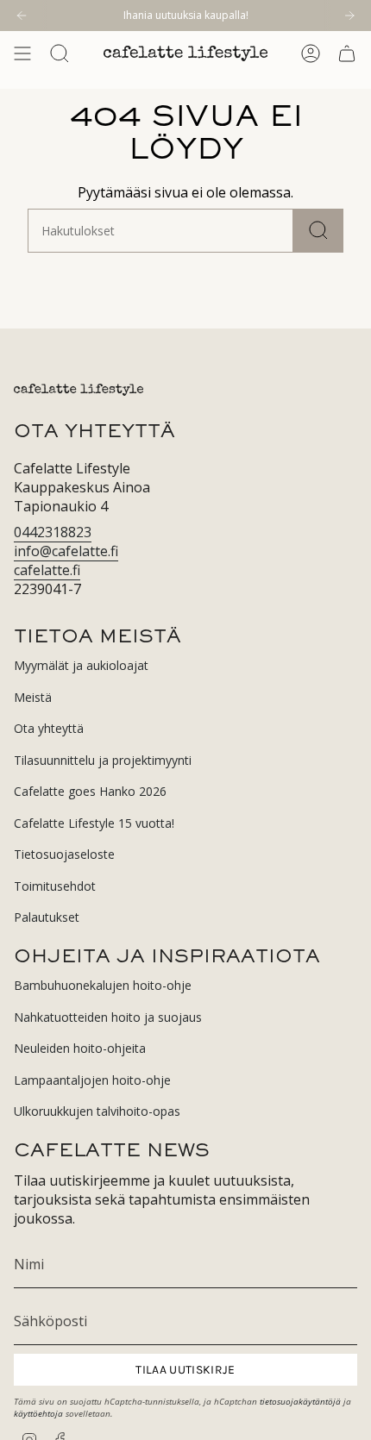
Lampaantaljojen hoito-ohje (92, 1080)
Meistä (33, 697)
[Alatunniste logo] (78, 390)
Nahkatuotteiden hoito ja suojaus (108, 1017)
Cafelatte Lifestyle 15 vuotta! (94, 823)
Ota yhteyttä (49, 728)
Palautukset (46, 917)
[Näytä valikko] (22, 53)
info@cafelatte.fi (66, 551)
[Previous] (21, 15)
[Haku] (318, 231)
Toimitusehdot (55, 886)
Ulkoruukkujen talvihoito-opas (97, 1111)
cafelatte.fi (47, 569)
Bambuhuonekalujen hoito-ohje (103, 985)
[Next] (349, 15)
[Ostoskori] (347, 53)
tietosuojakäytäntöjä (300, 1401)
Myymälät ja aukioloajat (81, 665)
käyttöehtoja (38, 1413)
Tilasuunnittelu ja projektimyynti (103, 760)
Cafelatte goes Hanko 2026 (90, 791)
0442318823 (52, 532)
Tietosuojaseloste (64, 854)
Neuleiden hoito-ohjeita (80, 1048)
